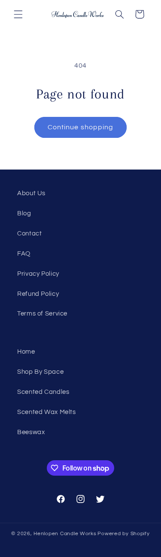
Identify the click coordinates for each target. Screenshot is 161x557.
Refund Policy (38, 294)
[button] (18, 14)
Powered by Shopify (123, 533)
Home (26, 351)
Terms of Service (42, 313)
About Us (31, 193)
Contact (29, 233)
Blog (24, 213)
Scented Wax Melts (46, 412)
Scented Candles (43, 392)
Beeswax (31, 432)
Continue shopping (80, 127)
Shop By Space (40, 372)
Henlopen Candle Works (64, 533)
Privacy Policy (38, 274)
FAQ (23, 253)
